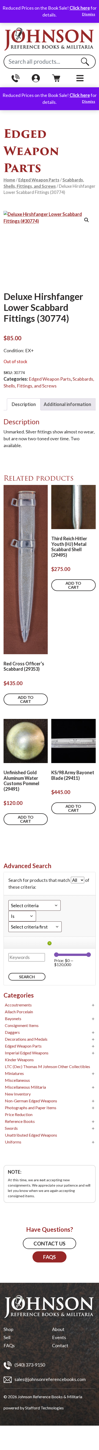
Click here (80, 8)
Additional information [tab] (67, 404)
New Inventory (18, 1093)
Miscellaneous (17, 1080)
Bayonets (13, 1018)
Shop (8, 1329)
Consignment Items (22, 1025)
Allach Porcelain (19, 1011)
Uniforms (13, 1141)
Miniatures (14, 1073)
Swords (11, 1128)
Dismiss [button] (88, 14)
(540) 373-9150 (29, 1365)
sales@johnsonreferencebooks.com (50, 1379)
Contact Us (49, 1243)
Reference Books (20, 1121)
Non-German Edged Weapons (31, 1100)
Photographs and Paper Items (30, 1107)
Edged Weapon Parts (38, 179)
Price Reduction (18, 1114)
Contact (60, 1345)
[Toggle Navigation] (80, 78)
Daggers (12, 1032)
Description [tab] (24, 404)
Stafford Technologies (44, 1407)
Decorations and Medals (26, 1039)
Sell (7, 1337)
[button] (86, 220)
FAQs (49, 1257)
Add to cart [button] (26, 699)
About (58, 1329)
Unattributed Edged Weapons (31, 1135)
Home (9, 179)
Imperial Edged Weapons (26, 1052)
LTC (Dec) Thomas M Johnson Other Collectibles (47, 1066)
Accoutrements (18, 1004)
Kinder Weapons (19, 1059)
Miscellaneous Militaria (25, 1087)
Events (59, 1337)
